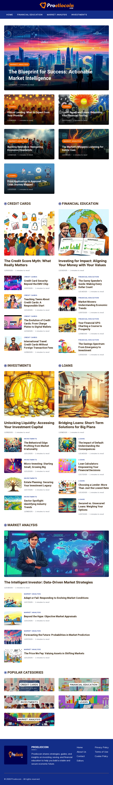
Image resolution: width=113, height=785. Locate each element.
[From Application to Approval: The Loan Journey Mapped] (29, 178)
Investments (79, 14)
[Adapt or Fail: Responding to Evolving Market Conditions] (14, 600)
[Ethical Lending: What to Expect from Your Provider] (29, 109)
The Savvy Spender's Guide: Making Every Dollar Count (90, 284)
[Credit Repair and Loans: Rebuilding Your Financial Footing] (84, 109)
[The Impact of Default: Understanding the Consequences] (68, 446)
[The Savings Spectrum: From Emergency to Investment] (68, 347)
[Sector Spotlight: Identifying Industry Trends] (14, 504)
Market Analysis (57, 14)
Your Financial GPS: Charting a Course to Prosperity (90, 326)
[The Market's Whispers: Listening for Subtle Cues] (84, 144)
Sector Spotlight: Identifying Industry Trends (35, 504)
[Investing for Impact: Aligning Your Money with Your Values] (84, 232)
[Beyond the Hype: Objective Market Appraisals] (14, 618)
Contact (81, 756)
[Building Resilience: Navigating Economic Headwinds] (29, 144)
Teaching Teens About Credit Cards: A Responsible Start (36, 302)
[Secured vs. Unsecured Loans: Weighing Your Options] (68, 506)
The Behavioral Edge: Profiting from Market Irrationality (36, 446)
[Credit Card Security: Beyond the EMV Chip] (14, 283)
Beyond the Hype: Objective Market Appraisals (50, 616)
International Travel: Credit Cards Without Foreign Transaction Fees (38, 344)
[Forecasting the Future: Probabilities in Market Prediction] (14, 637)
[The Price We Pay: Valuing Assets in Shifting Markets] (14, 655)
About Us (81, 751)
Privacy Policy (102, 747)
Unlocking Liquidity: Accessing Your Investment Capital (29, 425)
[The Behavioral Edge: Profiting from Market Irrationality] (14, 446)
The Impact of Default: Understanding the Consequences (91, 446)
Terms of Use (101, 751)
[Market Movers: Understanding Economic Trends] (68, 305)
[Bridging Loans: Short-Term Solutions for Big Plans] (84, 394)
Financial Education (30, 14)
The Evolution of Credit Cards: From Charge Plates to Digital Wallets (37, 323)
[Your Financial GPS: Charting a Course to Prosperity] (68, 326)
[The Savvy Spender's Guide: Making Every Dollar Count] (68, 284)
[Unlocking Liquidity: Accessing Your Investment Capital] (29, 394)
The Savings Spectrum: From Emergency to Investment (91, 347)
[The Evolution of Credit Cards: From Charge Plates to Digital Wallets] (14, 323)
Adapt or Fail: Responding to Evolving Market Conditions (56, 597)
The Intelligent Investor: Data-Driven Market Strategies (48, 582)
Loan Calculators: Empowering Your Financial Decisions (89, 467)
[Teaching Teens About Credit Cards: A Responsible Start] (14, 302)
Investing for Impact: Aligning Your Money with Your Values (83, 263)
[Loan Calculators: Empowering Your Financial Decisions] (68, 467)
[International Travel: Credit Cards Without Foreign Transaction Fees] (14, 344)
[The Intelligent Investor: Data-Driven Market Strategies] (56, 554)
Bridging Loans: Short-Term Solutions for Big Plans (81, 425)
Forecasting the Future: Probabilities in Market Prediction (57, 634)
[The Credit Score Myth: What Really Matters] (29, 232)
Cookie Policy (101, 756)
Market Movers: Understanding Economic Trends (92, 305)
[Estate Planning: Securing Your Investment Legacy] (14, 484)
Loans (12, 106)
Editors (80, 760)
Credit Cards (30, 277)
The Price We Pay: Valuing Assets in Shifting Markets (54, 653)
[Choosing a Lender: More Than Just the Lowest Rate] (68, 487)
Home (9, 14)
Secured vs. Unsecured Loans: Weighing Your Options (91, 506)
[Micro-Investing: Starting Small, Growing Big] (14, 466)
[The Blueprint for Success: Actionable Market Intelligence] (56, 57)
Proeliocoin (16, 779)
